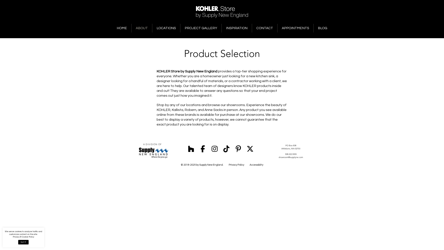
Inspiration (236, 28)
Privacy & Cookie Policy (23, 237)
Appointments (295, 28)
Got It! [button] (23, 242)
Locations (166, 28)
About (142, 28)
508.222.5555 (291, 154)
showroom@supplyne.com (291, 157)
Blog (322, 28)
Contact (264, 28)
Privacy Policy (236, 165)
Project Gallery (201, 28)
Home (122, 28)
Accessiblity (256, 165)
